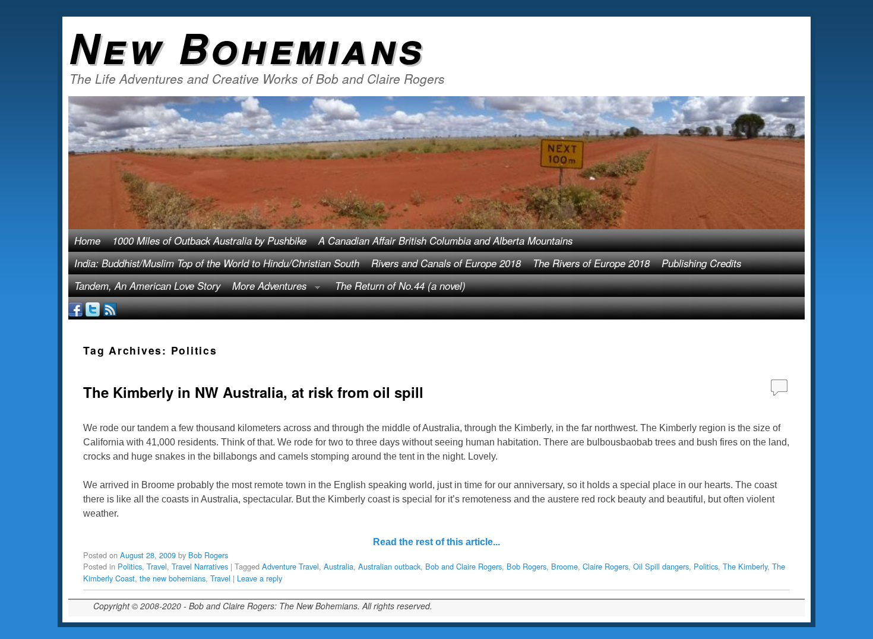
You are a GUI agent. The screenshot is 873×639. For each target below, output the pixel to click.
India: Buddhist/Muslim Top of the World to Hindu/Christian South (216, 263)
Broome (564, 566)
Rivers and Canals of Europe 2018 (446, 263)
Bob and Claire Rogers (463, 566)
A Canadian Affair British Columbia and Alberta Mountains (445, 240)
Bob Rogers (208, 555)
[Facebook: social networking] (75, 308)
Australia (338, 566)
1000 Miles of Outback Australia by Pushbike (209, 240)
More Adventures (266, 288)
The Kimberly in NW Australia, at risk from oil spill (253, 392)
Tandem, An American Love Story (147, 286)
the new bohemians (172, 578)
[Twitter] (93, 308)
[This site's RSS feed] (110, 308)
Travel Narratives (200, 566)
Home (87, 240)
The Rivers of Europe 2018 (591, 263)
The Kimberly (745, 566)
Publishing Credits (701, 263)
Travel (157, 566)
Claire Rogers (605, 566)
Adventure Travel (290, 566)
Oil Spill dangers (661, 566)
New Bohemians (247, 47)
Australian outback (389, 566)
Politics (130, 566)
